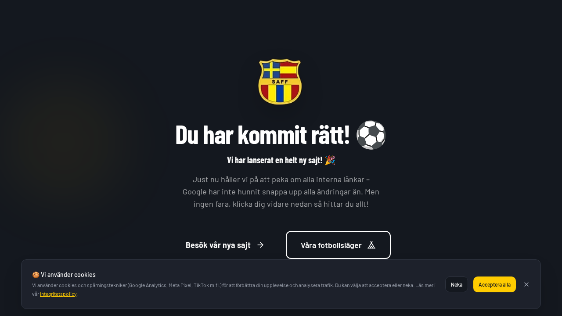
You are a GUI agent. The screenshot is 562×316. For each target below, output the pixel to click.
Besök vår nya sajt (218, 245)
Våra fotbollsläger (331, 245)
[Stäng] (526, 284)
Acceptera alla (495, 284)
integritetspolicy (58, 294)
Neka (456, 284)
